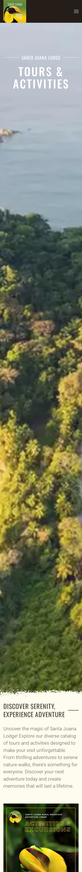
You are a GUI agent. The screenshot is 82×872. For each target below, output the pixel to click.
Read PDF (41, 856)
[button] (76, 11)
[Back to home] (14, 11)
